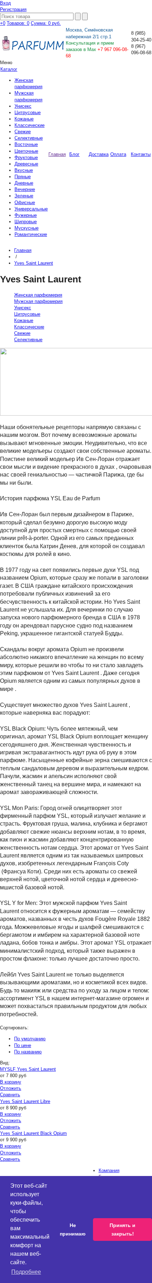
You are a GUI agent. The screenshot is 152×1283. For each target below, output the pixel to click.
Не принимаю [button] (73, 1229)
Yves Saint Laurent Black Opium (33, 1133)
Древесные (26, 164)
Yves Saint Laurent (33, 263)
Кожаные (24, 119)
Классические (29, 125)
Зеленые (23, 195)
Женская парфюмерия (38, 295)
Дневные (23, 183)
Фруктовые (26, 157)
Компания (109, 1170)
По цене (22, 1045)
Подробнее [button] (26, 1272)
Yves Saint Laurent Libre (25, 1101)
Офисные (24, 202)
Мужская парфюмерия (38, 301)
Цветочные (26, 151)
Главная (22, 250)
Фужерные (25, 215)
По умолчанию (30, 1038)
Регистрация (13, 9)
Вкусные (23, 170)
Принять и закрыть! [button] (122, 1229)
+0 (2, 23)
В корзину (10, 1082)
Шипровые (25, 221)
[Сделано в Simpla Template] (125, 28)
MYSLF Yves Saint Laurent (28, 1069)
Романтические (30, 234)
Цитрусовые (27, 112)
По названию (28, 1051)
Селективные (28, 138)
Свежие (22, 131)
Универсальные (31, 209)
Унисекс (22, 106)
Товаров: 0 (18, 23)
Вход (5, 3)
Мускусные (26, 228)
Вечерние (24, 189)
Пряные (22, 176)
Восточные (26, 144)
